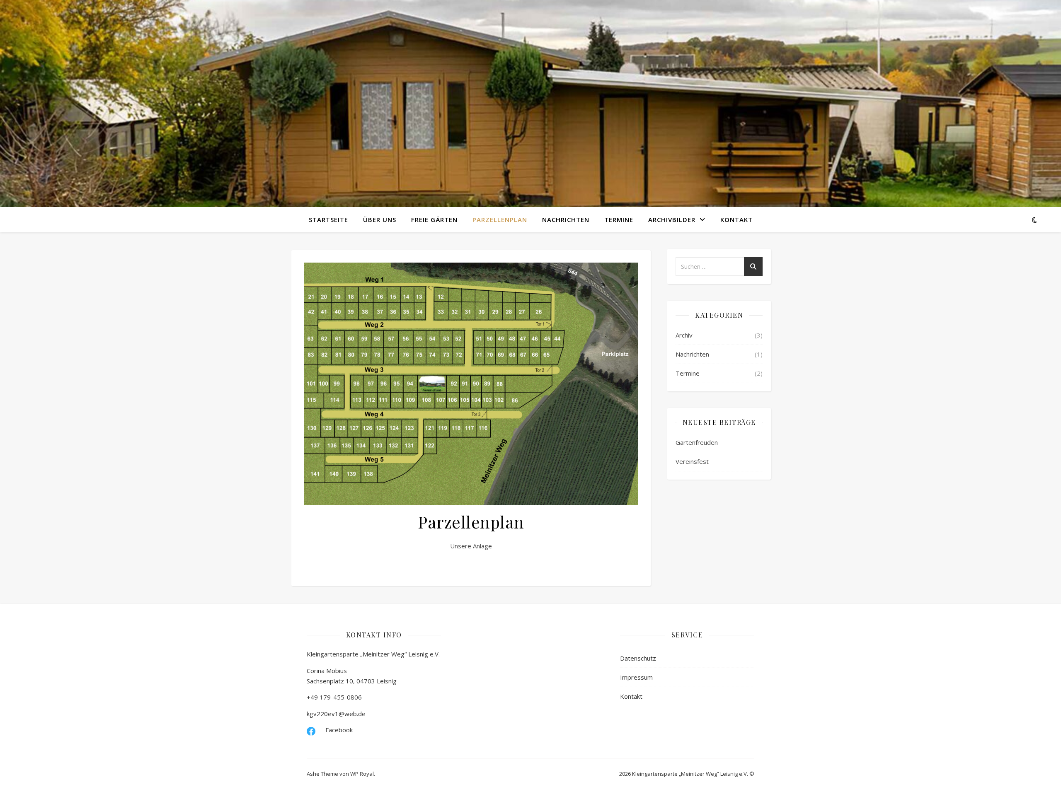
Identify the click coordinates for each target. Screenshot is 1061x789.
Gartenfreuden (697, 442)
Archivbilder (671, 219)
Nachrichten (565, 219)
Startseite (328, 219)
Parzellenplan (499, 219)
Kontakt (736, 219)
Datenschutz (638, 658)
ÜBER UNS (379, 219)
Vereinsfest (692, 461)
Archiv (684, 335)
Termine (618, 219)
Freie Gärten (434, 219)
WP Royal (362, 773)
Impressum (636, 677)
